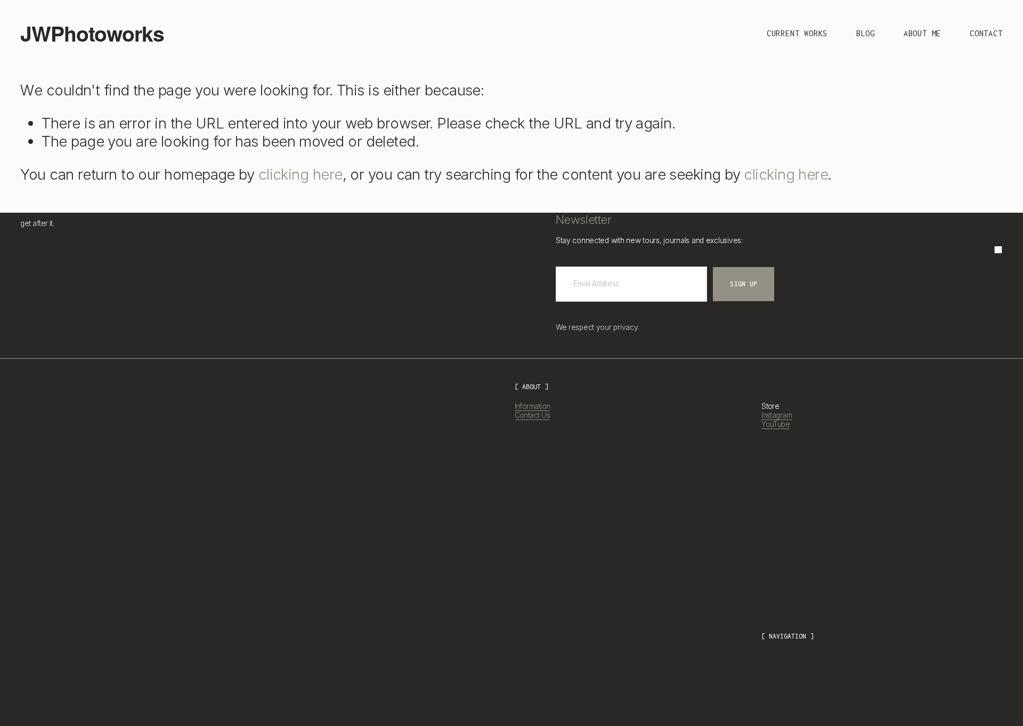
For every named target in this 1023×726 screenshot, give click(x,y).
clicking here (300, 174)
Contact (986, 33)
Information (532, 406)
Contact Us (532, 415)
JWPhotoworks (92, 33)
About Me (922, 33)
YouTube (775, 424)
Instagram (776, 415)
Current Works (797, 33)
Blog (865, 33)
